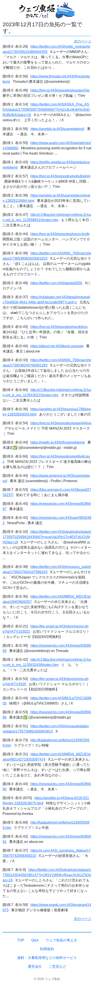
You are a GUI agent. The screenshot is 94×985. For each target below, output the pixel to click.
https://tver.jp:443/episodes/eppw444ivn (60, 423)
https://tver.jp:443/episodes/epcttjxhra (58, 327)
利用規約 (47, 949)
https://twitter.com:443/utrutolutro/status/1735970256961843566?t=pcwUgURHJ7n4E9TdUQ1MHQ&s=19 (47, 537)
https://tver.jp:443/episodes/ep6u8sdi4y (60, 176)
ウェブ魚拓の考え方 (61, 940)
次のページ (82, 41)
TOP (20, 940)
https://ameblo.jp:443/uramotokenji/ (57, 129)
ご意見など (57, 966)
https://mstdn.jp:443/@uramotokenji (57, 442)
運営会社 (35, 966)
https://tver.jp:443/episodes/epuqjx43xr (60, 90)
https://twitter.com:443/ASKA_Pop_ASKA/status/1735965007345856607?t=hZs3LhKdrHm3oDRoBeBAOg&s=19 (46, 109)
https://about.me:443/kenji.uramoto (57, 346)
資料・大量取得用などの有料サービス (47, 958)
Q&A (35, 940)
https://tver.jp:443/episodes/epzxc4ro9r (60, 234)
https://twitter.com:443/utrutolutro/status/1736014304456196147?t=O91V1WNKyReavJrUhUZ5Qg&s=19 (47, 875)
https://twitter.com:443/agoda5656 (56, 283)
